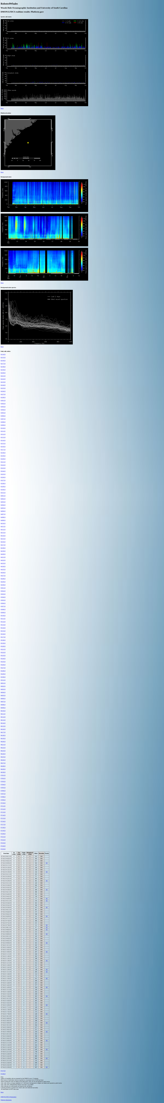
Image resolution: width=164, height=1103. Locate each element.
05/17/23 (3, 637)
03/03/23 (3, 406)
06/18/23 (3, 735)
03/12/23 (3, 434)
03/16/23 (3, 446)
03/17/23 (3, 449)
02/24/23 (3, 385)
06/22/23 (3, 747)
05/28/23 (3, 671)
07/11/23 (3, 806)
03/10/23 (3, 428)
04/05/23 (3, 508)
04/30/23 (3, 585)
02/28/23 (3, 397)
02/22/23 (3, 379)
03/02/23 (3, 403)
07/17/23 (3, 824)
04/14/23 (3, 535)
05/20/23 (3, 646)
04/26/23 (3, 572)
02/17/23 (3, 363)
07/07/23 (3, 793)
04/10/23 (3, 523)
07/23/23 (3, 843)
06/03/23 (3, 689)
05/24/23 (3, 658)
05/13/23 (3, 624)
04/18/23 (3, 548)
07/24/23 (3, 846)
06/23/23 (3, 750)
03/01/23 (3, 400)
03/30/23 (3, 489)
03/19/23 (3, 456)
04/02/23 (3, 499)
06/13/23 (3, 720)
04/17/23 (3, 545)
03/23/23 (3, 468)
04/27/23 (3, 575)
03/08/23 (3, 422)
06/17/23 (3, 732)
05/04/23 (3, 597)
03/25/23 (3, 474)
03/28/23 (3, 483)
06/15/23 (3, 726)
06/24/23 (3, 754)
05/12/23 (3, 621)
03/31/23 (3, 492)
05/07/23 (3, 606)
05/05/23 (3, 600)
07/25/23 (3, 849)
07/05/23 (3, 787)
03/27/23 (3, 480)
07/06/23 (3, 790)
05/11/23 (3, 618)
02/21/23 (3, 376)
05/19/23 (3, 643)
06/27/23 (3, 763)
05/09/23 (3, 612)
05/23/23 (3, 655)
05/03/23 (3, 594)
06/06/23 (3, 698)
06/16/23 (3, 729)
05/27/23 (3, 668)
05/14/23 (3, 628)
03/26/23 (3, 477)
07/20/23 (3, 833)
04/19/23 (3, 551)
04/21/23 (3, 557)
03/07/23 (3, 419)
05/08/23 (3, 609)
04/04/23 (3, 505)
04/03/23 (3, 502)
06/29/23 (3, 769)
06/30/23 (3, 772)
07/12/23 (3, 809)
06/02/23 (3, 686)
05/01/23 (3, 588)
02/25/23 (3, 388)
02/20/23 (3, 373)
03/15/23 (3, 443)
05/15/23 (3, 631)
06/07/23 (3, 701)
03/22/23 (3, 465)
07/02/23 (3, 778)
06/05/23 (3, 695)
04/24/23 (3, 566)
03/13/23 (3, 437)
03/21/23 (3, 462)
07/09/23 (3, 800)
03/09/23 (3, 425)
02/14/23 (3, 354)
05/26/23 (3, 664)
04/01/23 (3, 495)
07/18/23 (3, 827)
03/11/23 (3, 431)
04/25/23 (3, 569)
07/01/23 (3, 775)
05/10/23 (3, 615)
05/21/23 (3, 649)
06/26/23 (3, 760)
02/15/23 (3, 357)
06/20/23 (3, 741)
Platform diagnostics (6, 1100)
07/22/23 (3, 840)
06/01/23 (3, 683)
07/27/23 (3, 1071)
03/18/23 (3, 452)
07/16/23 (3, 821)
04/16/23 (3, 542)
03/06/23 (3, 416)
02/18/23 (3, 366)
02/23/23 (3, 382)
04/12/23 (3, 529)
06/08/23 (3, 704)
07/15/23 (3, 818)
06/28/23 (3, 766)
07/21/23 (3, 836)
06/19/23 (3, 738)
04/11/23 (3, 526)
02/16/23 (3, 360)
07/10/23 (3, 803)
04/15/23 (3, 538)
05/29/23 (3, 674)
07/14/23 (3, 815)
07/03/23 (3, 781)
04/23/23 (3, 563)
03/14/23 (3, 440)
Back (2, 108)
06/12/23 (3, 717)
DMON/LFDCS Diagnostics (8, 1097)
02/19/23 (3, 369)
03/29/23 (3, 486)
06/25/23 (3, 757)
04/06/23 (3, 511)
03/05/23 (3, 412)
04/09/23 (3, 520)
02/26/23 (3, 391)
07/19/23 (3, 830)
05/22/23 (3, 652)
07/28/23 (3, 1074)
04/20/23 (3, 554)
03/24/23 (3, 471)
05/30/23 (3, 677)
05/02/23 (3, 591)
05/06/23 (3, 603)
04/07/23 (3, 514)
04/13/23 (3, 532)
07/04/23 (3, 784)
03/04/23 (3, 409)
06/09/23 (3, 707)
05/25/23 (3, 661)
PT (47, 863)
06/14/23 (3, 723)
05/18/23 (3, 640)
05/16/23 (3, 634)
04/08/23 (3, 517)
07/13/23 (3, 812)
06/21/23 (3, 744)
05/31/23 (3, 680)
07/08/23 (3, 797)
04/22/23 (3, 560)
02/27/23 (3, 394)
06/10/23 (3, 711)
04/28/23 (3, 578)
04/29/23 (3, 581)
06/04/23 (3, 692)
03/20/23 (3, 459)
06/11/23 (3, 714)
